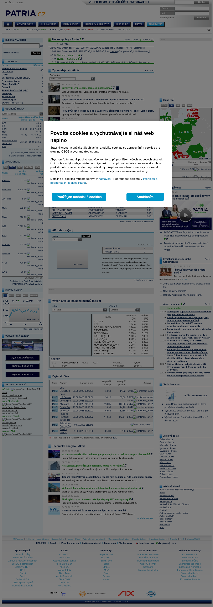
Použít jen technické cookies (79, 197)
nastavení (105, 178)
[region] (108, 164)
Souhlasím (145, 197)
